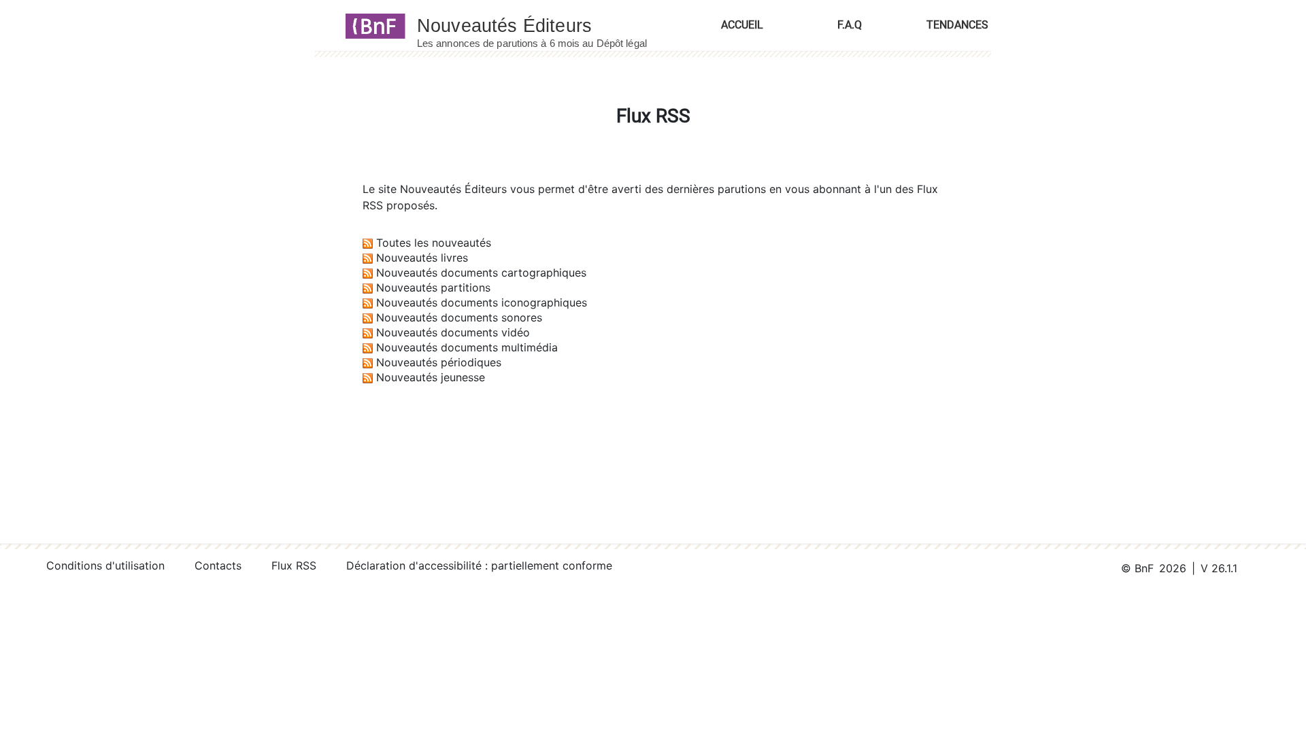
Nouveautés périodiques (438, 362)
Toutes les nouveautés (433, 242)
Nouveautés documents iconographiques (481, 302)
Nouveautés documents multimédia (467, 347)
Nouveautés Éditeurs (453, 189)
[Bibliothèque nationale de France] (371, 25)
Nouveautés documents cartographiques (481, 272)
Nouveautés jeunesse (430, 377)
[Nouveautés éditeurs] (544, 25)
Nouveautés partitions (433, 287)
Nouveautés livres (422, 257)
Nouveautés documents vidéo (453, 332)
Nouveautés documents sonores (459, 317)
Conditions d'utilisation (105, 565)
